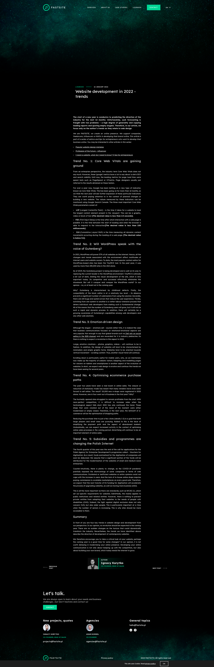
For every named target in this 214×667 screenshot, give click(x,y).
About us (105, 7)
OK (164, 664)
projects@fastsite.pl (53, 641)
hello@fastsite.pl (138, 625)
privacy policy (150, 664)
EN (167, 7)
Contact (154, 7)
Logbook (137, 7)
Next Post (157, 568)
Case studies (121, 7)
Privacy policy (107, 658)
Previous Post (53, 567)
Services (91, 7)
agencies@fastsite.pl (96, 641)
